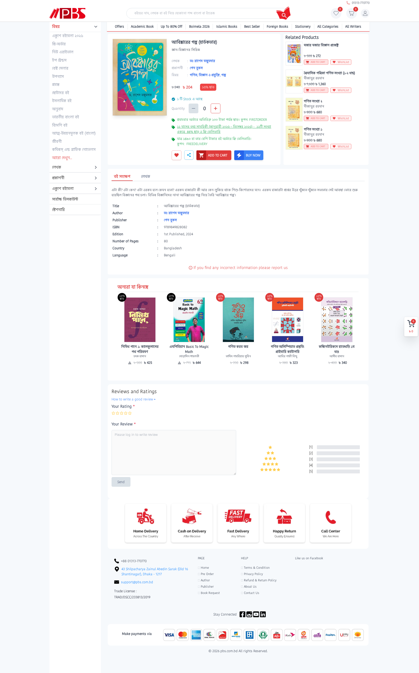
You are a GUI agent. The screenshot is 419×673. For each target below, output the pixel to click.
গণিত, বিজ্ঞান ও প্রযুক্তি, (205, 75)
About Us (249, 586)
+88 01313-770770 (134, 561)
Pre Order (206, 574)
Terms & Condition (255, 567)
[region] (75, 118)
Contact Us (250, 593)
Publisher (206, 586)
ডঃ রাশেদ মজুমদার (202, 60)
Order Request (140, 372)
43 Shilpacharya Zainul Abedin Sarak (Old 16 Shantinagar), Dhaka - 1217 (154, 571)
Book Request (209, 593)
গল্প (223, 75)
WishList (343, 62)
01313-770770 (361, 2)
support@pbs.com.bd (137, 582)
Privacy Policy (252, 574)
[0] (336, 14)
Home (203, 567)
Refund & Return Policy (258, 580)
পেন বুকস (196, 67)
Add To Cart (238, 372)
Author (204, 580)
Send (121, 481)
